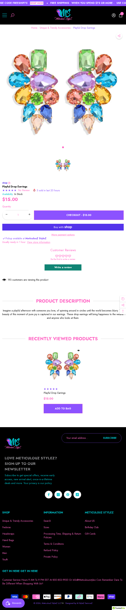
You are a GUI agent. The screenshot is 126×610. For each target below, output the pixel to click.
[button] (12, 15)
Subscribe (110, 438)
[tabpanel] (63, 91)
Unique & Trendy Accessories (55, 28)
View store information (38, 242)
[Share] (119, 36)
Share (119, 36)
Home (34, 28)
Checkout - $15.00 (78, 215)
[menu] (4, 15)
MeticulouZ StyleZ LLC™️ (53, 603)
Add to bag (63, 408)
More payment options (63, 234)
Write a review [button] (63, 267)
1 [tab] (63, 147)
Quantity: (7, 206)
